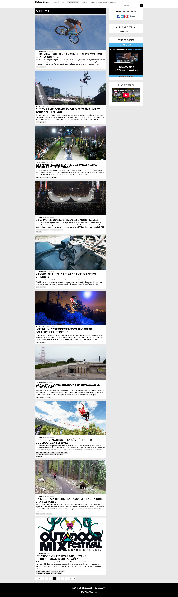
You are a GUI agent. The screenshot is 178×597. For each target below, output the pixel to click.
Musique (38, 454)
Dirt (37, 67)
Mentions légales (82, 587)
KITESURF (48, 571)
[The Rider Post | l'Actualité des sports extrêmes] (42, 2)
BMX (37, 177)
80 (58, 578)
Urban (47, 177)
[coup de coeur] (126, 60)
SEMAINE (121, 31)
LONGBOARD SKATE (62, 452)
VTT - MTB (42, 67)
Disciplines (73, 2)
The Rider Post (41, 51)
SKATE (47, 230)
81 (62, 578)
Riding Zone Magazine (99, 2)
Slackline (53, 454)
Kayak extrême (44, 452)
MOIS (127, 31)
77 (46, 578)
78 (50, 578)
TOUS (132, 31)
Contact (100, 587)
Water (60, 573)
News (55, 2)
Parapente (45, 454)
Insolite (63, 2)
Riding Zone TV (115, 2)
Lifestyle (84, 2)
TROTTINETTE (53, 230)
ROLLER (42, 177)
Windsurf (39, 456)
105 (70, 578)
